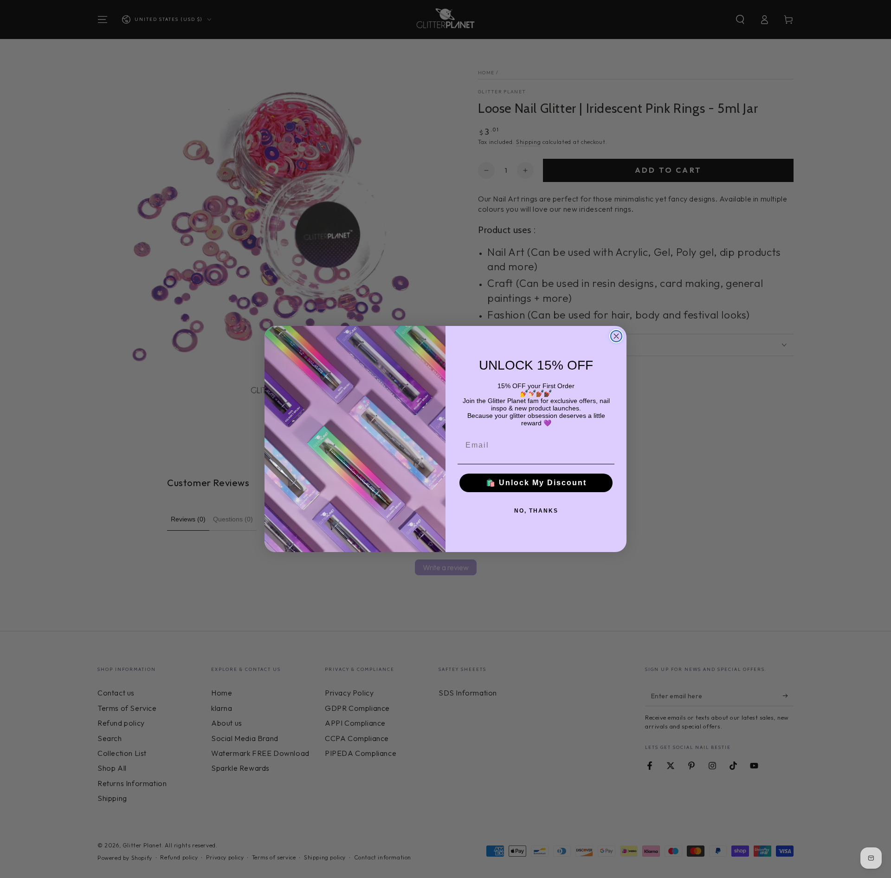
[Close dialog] (616, 336)
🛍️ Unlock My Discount (536, 483)
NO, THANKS (536, 510)
